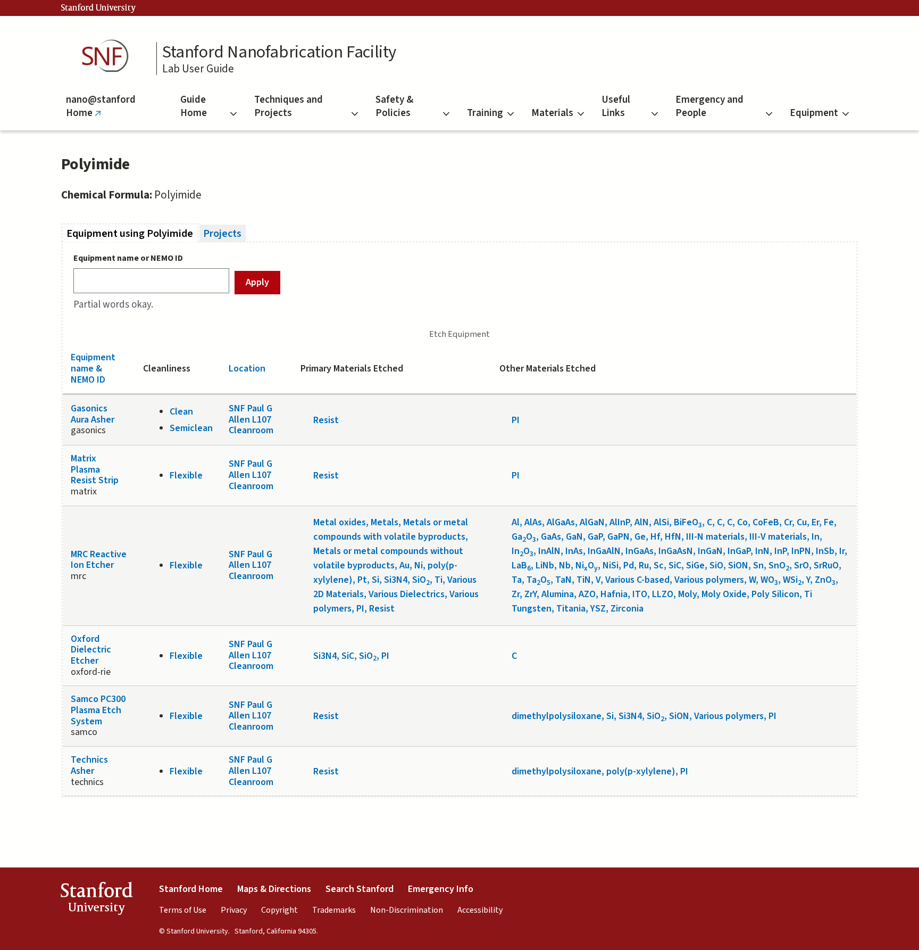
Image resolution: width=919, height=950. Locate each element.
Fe (829, 522)
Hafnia (614, 594)
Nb (565, 565)
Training (485, 113)
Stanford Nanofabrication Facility (279, 52)
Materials (552, 113)
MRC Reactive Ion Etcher (99, 560)
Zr (516, 594)
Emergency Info (440, 889)
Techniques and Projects (288, 106)
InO (522, 551)
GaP (595, 536)
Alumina (557, 594)
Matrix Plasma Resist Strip (95, 469)
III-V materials (778, 536)
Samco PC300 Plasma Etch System (98, 710)
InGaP (739, 551)
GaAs (551, 536)
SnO (778, 565)
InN (762, 551)
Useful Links (615, 106)
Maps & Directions (274, 889)
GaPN (618, 536)
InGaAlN (604, 551)
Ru (644, 565)
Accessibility (480, 910)
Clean (181, 411)
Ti (438, 579)
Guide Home (193, 106)
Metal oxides (339, 522)
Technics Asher (89, 765)
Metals (384, 522)
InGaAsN (675, 551)
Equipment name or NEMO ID (128, 258)
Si (375, 579)
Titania (571, 608)
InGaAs (639, 551)
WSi (792, 579)
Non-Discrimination (406, 910)
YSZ (598, 608)
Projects (222, 233)
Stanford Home (191, 889)
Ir (842, 551)
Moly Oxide (724, 594)
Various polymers (709, 579)
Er (815, 522)
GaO (524, 536)
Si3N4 (395, 579)
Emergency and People (709, 106)
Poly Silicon (775, 594)
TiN (584, 579)
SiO (421, 579)
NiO (586, 565)
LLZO (662, 594)
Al (516, 522)
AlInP (619, 522)
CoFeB (766, 522)
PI (516, 420)
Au (404, 565)
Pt (362, 579)
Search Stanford (359, 889)
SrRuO (826, 565)
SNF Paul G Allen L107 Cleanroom (251, 419)
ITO (639, 594)
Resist (326, 420)
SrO (801, 565)
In (816, 536)
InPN (801, 551)
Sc (659, 565)
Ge (640, 536)
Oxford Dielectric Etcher (91, 649)
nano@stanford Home (101, 111)
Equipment (814, 113)
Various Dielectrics (407, 594)
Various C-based (637, 579)
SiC (675, 565)
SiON (738, 565)
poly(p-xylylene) (640, 771)
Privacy (234, 910)
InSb (825, 551)
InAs (574, 551)
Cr (788, 522)
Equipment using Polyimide (132, 233)
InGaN (710, 551)
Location (247, 368)
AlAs (533, 522)
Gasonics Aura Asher (92, 414)
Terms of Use (182, 910)
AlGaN (592, 522)
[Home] (108, 56)
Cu (802, 522)
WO (769, 579)
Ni (418, 565)
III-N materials (715, 536)
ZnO (825, 579)
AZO (587, 594)
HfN (673, 536)
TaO (538, 579)
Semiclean (191, 428)
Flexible (186, 475)
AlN (641, 522)
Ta (517, 579)
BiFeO (688, 522)
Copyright (279, 910)
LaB (521, 565)
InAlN (549, 551)
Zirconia (627, 608)
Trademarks (334, 910)
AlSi (661, 522)
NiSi (611, 565)
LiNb (545, 565)
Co (742, 522)
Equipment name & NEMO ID (93, 368)
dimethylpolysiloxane (556, 716)
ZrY (530, 594)
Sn (758, 565)
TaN (563, 579)
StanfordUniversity (96, 901)
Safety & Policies (394, 106)
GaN (574, 536)
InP (780, 551)
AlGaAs (561, 522)
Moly (687, 594)
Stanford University (98, 8)
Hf (655, 536)
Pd (628, 565)
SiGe (695, 565)
